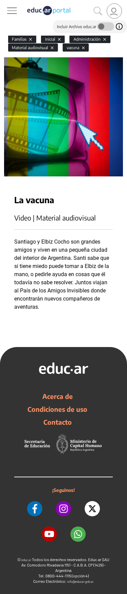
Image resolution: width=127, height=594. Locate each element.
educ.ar (26, 560)
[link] (114, 11)
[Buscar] (98, 11)
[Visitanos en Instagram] (63, 509)
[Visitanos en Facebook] (34, 509)
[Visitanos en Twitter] (92, 509)
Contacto (57, 422)
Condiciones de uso (57, 409)
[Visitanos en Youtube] (49, 534)
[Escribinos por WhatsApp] (78, 534)
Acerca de (57, 396)
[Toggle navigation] (6, 3)
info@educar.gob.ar (80, 581)
